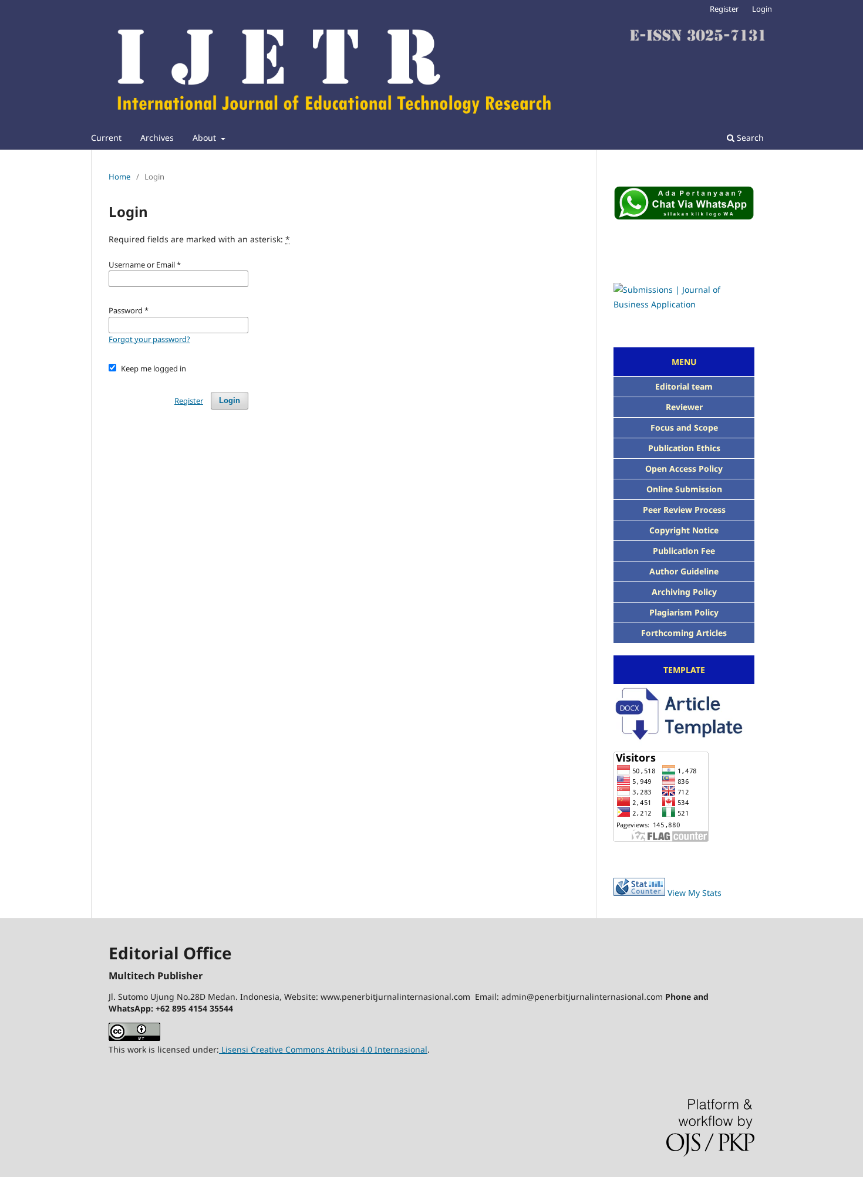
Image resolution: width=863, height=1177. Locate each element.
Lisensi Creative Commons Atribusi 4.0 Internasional (323, 1049)
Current (106, 137)
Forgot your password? (149, 339)
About (205, 137)
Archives (157, 137)
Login (762, 9)
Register (724, 9)
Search (749, 137)
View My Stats (695, 892)
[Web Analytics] (639, 892)
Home (119, 176)
